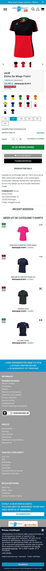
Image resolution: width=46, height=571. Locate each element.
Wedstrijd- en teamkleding (12, 440)
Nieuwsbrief (7, 443)
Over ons (5, 456)
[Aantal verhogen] (20, 139)
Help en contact (8, 383)
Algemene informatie (10, 473)
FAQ (3, 459)
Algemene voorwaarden (11, 395)
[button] (5, 9)
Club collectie (7, 434)
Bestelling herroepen (10, 381)
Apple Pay (6, 487)
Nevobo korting (8, 400)
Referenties (6, 462)
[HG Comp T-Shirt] (23, 332)
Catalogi (5, 431)
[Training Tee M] (23, 300)
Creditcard (6, 493)
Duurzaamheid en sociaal (12, 471)
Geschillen (6, 468)
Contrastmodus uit (21, 413)
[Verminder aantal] (13, 139)
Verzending (6, 386)
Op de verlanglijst (24, 155)
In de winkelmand (23, 147)
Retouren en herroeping (11, 392)
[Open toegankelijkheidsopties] (5, 413)
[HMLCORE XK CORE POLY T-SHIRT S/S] (23, 268)
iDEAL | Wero (7, 490)
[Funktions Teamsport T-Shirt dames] (23, 236)
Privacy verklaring (9, 397)
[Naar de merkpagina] (7, 73)
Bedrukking (6, 437)
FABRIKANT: (7, 191)
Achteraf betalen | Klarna (12, 496)
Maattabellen (7, 428)
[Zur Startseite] (17, 9)
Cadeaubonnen (8, 403)
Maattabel (40, 132)
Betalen (5, 389)
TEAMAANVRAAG (23, 161)
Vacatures (6, 465)
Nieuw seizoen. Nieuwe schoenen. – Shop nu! (23, 2)
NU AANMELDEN (23, 514)
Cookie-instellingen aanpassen (14, 406)
